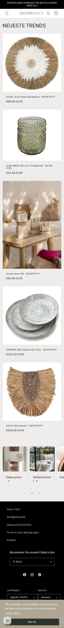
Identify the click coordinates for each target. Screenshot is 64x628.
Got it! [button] (32, 622)
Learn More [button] (12, 613)
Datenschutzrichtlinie (19, 525)
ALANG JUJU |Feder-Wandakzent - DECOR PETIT (30, 97)
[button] (7, 13)
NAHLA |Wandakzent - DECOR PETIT (24, 426)
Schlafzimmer (42, 479)
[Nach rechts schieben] (39, 493)
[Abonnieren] (50, 562)
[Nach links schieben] (24, 493)
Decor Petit (13, 509)
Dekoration (13, 477)
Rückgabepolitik (16, 517)
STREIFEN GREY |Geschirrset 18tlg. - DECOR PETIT (31, 350)
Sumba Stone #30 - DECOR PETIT (23, 274)
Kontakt (11, 540)
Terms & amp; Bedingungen (23, 532)
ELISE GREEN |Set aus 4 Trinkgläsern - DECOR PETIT (29, 167)
